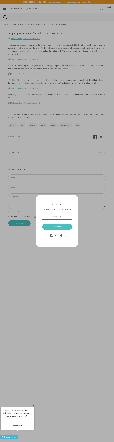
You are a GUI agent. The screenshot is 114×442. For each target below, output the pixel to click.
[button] (21, 437)
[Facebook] (51, 235)
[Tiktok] (61, 235)
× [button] (33, 405)
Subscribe (57, 227)
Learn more (17, 425)
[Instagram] (56, 235)
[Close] (74, 199)
